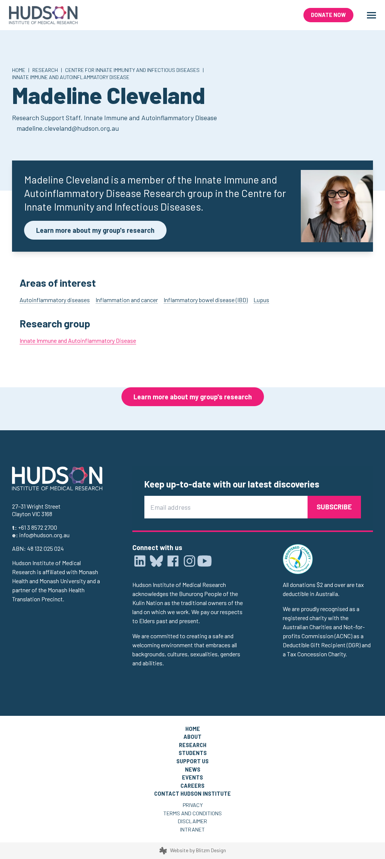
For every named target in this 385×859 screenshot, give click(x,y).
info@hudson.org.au (44, 534)
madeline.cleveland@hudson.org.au (68, 128)
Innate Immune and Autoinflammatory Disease (70, 77)
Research (45, 70)
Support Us (192, 761)
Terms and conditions (192, 813)
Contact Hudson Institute (192, 793)
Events (192, 777)
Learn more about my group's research (95, 230)
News (192, 769)
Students (193, 753)
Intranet (192, 829)
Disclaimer (192, 821)
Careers (192, 786)
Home (18, 70)
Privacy (193, 805)
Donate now (328, 15)
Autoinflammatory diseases (55, 299)
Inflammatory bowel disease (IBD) (206, 299)
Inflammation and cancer (126, 299)
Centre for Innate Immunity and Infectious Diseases (132, 70)
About (192, 737)
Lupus (261, 299)
